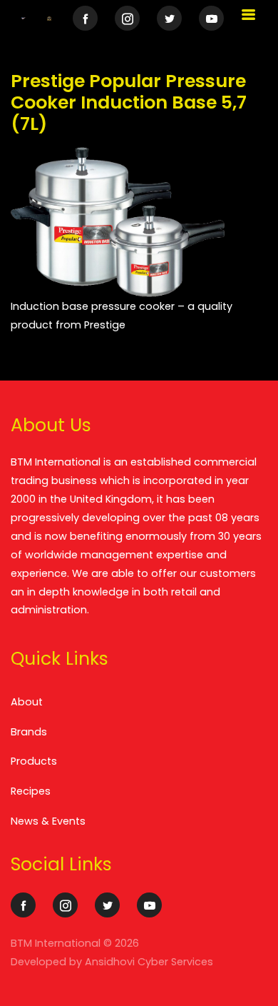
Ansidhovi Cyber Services (149, 962)
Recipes (31, 791)
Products (34, 761)
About (27, 702)
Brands (29, 732)
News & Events (48, 821)
